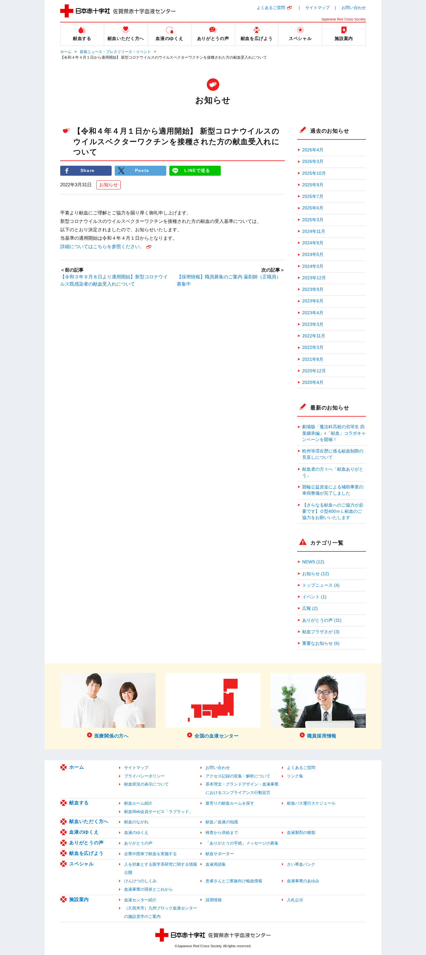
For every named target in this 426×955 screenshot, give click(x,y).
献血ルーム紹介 (138, 803)
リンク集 (295, 776)
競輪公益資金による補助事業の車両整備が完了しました (332, 490)
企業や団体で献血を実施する (150, 853)
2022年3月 (312, 347)
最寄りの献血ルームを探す (230, 803)
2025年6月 (312, 208)
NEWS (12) (313, 562)
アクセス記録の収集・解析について (238, 776)
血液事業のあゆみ (303, 881)
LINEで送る (197, 170)
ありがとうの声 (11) (321, 620)
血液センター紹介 (140, 900)
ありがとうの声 (86, 842)
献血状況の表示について (146, 784)
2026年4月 (312, 150)
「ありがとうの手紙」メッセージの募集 (242, 843)
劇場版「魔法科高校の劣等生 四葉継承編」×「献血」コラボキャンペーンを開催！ (334, 433)
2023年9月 (312, 289)
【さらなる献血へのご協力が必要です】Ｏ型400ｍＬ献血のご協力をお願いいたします (332, 511)
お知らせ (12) (315, 573)
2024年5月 (312, 254)
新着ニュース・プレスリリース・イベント (115, 52)
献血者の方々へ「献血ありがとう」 (332, 472)
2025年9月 (312, 185)
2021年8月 (312, 359)
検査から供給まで (222, 832)
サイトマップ (317, 7)
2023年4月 (312, 313)
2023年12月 (314, 278)
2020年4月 (312, 382)
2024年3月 (312, 266)
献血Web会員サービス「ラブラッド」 (158, 811)
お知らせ (108, 184)
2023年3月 (312, 324)
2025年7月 (312, 196)
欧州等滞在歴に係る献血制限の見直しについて (332, 454)
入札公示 (295, 900)
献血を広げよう (86, 853)
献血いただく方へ (89, 821)
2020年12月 (314, 371)
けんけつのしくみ (140, 881)
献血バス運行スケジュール (311, 803)
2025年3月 (312, 220)
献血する (79, 802)
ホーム (65, 52)
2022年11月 (313, 336)
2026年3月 (312, 161)
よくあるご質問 (271, 7)
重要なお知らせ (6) (321, 643)
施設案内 (79, 899)
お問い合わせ (353, 7)
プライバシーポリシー (144, 776)
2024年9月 (312, 243)
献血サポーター (220, 853)
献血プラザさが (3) (321, 631)
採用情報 (214, 900)
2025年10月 (314, 173)
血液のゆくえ (84, 832)
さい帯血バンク (301, 864)
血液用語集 (216, 864)
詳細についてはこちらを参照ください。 (102, 246)
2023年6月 (312, 301)
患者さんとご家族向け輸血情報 (234, 881)
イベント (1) (314, 597)
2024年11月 (313, 231)
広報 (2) (310, 608)
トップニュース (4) (321, 585)
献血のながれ (136, 822)
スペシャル (81, 863)
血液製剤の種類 (301, 832)
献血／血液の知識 (222, 822)
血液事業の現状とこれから (148, 889)
